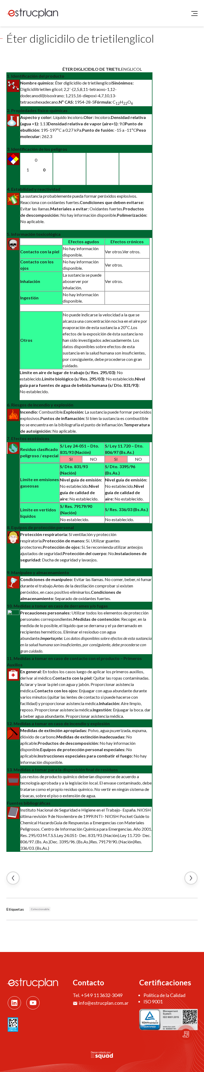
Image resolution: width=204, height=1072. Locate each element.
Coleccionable (40, 909)
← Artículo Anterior (13, 878)
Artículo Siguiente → (191, 878)
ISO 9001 (153, 1001)
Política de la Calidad (164, 995)
